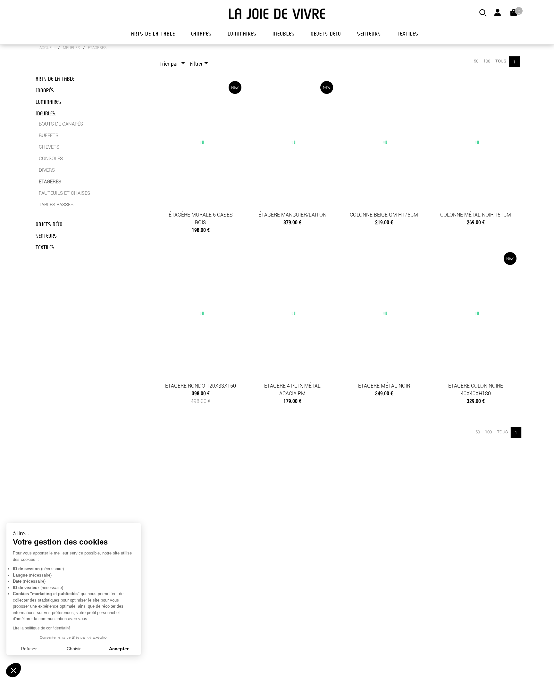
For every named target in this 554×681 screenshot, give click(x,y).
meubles (284, 33)
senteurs (369, 33)
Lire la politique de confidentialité (42, 628)
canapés (201, 33)
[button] (13, 670)
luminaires (242, 33)
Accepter (119, 648)
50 (476, 61)
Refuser (29, 648)
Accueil (47, 47)
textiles (407, 33)
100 (486, 61)
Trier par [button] (170, 64)
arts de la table (153, 33)
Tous (500, 61)
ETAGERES (97, 47)
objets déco (326, 33)
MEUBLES (71, 47)
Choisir (74, 648)
